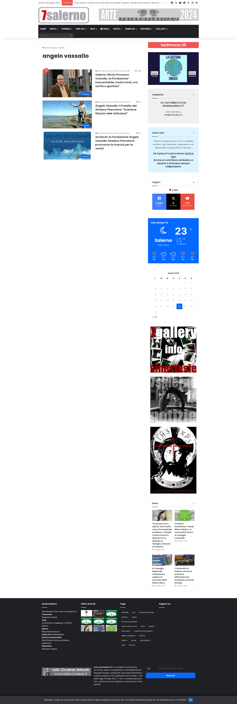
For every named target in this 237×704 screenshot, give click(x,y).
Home (43, 29)
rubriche (142, 636)
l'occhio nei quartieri (129, 622)
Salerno (124, 640)
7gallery (161, 29)
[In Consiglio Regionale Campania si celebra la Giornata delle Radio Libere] (162, 560)
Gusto (116, 29)
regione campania (128, 636)
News (53, 29)
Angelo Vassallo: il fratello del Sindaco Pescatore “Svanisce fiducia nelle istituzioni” (116, 109)
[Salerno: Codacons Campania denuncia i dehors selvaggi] (111, 613)
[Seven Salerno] (63, 15)
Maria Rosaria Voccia (105, 71)
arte (133, 612)
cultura (134, 617)
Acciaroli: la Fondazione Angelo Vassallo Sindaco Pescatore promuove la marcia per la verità (117, 142)
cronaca (124, 617)
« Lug (154, 317)
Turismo (65, 29)
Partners (145, 29)
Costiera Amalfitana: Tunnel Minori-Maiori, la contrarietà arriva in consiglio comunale (110, 3)
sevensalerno (145, 640)
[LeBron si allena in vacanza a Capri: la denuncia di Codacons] (111, 621)
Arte (92, 29)
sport (123, 645)
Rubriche (130, 29)
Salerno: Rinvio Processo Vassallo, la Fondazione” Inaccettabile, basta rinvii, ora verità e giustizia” (116, 80)
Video (106, 29)
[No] (233, 700)
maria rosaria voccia (129, 626)
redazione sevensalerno (143, 631)
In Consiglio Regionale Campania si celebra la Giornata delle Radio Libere (159, 575)
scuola (133, 640)
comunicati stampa (146, 612)
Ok (190, 700)
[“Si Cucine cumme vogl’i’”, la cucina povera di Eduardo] (86, 613)
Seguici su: (165, 603)
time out (132, 645)
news (143, 626)
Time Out (80, 29)
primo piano (125, 631)
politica (151, 626)
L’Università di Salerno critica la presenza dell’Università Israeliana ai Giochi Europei (184, 575)
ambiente (125, 612)
